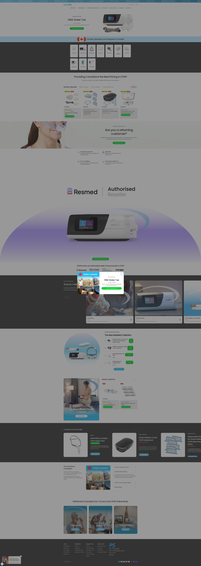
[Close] (122, 274)
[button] (21, 556)
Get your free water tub (111, 288)
